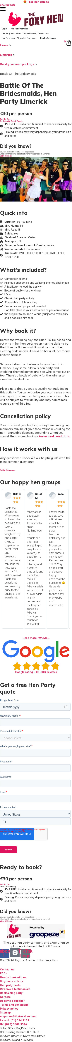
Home (4, 45)
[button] (5, 119)
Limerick (6, 54)
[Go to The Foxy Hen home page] (36, 19)
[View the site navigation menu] (3, 11)
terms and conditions (54, 436)
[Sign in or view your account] (33, 41)
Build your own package (17, 64)
